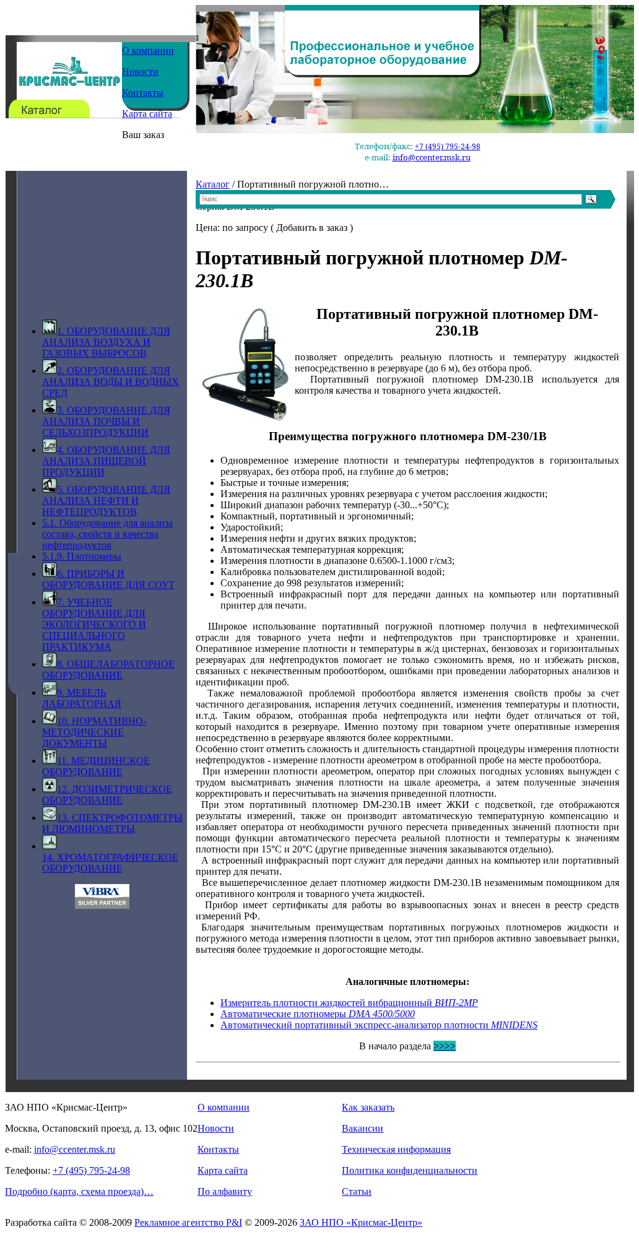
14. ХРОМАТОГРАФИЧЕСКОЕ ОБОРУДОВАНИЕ (110, 863)
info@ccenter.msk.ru (432, 157)
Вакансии (362, 1128)
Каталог (213, 184)
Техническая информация (396, 1149)
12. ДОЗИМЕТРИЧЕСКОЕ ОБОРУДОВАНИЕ (107, 794)
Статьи (357, 1191)
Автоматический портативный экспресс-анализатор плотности (378, 1025)
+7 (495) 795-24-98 (447, 146)
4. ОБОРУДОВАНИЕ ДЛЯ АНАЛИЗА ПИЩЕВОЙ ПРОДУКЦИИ (106, 461)
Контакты (142, 92)
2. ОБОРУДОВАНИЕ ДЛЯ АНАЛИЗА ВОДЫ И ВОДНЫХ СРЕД (110, 381)
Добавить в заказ (311, 227)
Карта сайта (147, 113)
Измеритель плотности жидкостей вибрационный (349, 1002)
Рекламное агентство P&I (188, 1222)
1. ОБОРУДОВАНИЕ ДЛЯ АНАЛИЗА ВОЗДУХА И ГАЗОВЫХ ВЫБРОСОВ (106, 342)
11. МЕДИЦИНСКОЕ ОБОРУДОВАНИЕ (96, 766)
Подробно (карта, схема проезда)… (79, 1191)
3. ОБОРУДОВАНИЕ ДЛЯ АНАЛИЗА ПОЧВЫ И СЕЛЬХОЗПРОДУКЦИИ (106, 421)
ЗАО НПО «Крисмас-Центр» (361, 1222)
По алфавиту (225, 1191)
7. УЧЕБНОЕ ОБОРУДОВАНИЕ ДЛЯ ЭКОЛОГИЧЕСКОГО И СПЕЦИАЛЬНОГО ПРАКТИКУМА (94, 624)
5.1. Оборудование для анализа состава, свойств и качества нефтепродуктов (107, 534)
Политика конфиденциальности (409, 1170)
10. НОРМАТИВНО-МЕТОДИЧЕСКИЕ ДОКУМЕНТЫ (94, 732)
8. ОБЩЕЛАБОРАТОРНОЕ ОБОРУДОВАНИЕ (108, 669)
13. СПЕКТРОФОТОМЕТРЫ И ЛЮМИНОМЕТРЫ (112, 823)
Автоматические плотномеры (317, 1014)
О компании (148, 50)
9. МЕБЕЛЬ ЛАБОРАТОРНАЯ (81, 698)
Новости (140, 71)
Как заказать (368, 1107)
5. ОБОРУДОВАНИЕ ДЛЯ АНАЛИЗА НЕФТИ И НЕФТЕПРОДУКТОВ (106, 500)
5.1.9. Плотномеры (81, 556)
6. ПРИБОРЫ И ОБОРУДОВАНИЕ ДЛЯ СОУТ (108, 579)
